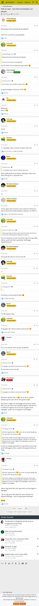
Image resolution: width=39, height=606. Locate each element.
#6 (37, 144)
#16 (37, 344)
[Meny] (2, 2)
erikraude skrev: (6, 81)
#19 (37, 425)
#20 (37, 465)
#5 (37, 126)
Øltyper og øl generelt (17, 540)
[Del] (35, 26)
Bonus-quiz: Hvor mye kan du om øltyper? (14, 29)
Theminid (7, 533)
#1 (37, 25)
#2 (37, 50)
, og (13, 151)
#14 (37, 310)
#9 (37, 205)
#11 (37, 253)
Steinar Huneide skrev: (8, 230)
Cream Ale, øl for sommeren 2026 (17, 539)
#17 (37, 359)
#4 (37, 105)
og (9, 298)
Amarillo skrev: (6, 167)
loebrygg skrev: (6, 287)
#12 (37, 268)
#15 (37, 325)
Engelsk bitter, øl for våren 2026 (16, 554)
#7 (37, 163)
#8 (37, 191)
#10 (37, 226)
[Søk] (37, 2)
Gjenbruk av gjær (11, 546)
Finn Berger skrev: (7, 429)
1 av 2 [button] (14, 508)
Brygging (14, 548)
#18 (37, 385)
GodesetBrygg (6, 14)
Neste (20, 508)
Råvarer (12, 533)
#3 (37, 77)
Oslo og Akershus (13, 525)
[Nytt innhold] (33, 2)
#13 (37, 283)
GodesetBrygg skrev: (8, 54)
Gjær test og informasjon (13, 531)
